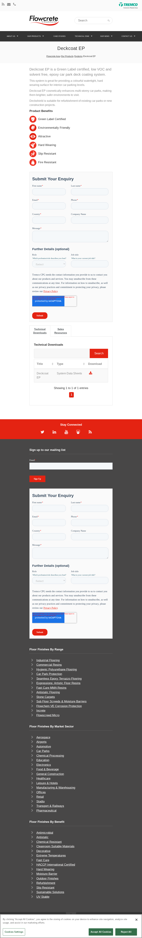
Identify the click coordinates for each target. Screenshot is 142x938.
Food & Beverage (47, 769)
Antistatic (42, 837)
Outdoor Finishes (47, 878)
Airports (41, 741)
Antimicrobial (44, 832)
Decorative (43, 851)
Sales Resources (60, 331)
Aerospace (43, 737)
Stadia (40, 801)
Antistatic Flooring (48, 692)
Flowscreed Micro (47, 715)
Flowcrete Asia (53, 56)
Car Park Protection (49, 674)
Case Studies (59, 36)
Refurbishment (45, 883)
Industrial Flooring (48, 660)
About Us (11, 36)
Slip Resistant (45, 887)
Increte (40, 710)
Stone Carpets (45, 697)
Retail (40, 796)
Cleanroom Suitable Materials (55, 846)
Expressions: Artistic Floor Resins (58, 683)
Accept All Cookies (101, 932)
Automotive (43, 746)
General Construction (50, 774)
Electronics (43, 764)
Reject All (126, 932)
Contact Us (127, 36)
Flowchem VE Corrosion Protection (59, 706)
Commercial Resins (49, 664)
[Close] (136, 919)
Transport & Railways (50, 806)
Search (99, 353)
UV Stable (42, 896)
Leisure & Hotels (47, 783)
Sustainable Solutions (50, 892)
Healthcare (43, 778)
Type (60, 364)
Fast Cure (42, 860)
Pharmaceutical (46, 810)
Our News (104, 36)
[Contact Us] (9, 4)
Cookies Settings (14, 932)
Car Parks (43, 751)
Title (40, 364)
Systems (78, 56)
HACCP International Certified (55, 864)
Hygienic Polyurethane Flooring (56, 669)
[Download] (90, 373)
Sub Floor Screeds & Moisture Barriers (61, 701)
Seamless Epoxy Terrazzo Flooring (59, 678)
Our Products (34, 36)
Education (42, 760)
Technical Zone (82, 36)
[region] (71, 926)
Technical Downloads (40, 331)
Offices (41, 792)
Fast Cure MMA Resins (51, 687)
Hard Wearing (45, 869)
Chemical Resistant (49, 842)
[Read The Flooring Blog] (3, 4)
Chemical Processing (50, 755)
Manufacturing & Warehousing (55, 787)
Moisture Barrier (46, 873)
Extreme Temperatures (51, 855)
